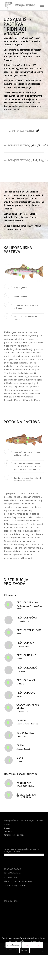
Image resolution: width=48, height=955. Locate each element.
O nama (7, 828)
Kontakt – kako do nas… (14, 834)
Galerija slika (9, 831)
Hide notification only (32, 945)
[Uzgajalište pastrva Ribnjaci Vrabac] (20, 5)
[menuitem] (40, 5)
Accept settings (13, 945)
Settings (24, 950)
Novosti (7, 824)
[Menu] (40, 5)
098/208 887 (12, 877)
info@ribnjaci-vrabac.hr (18, 885)
